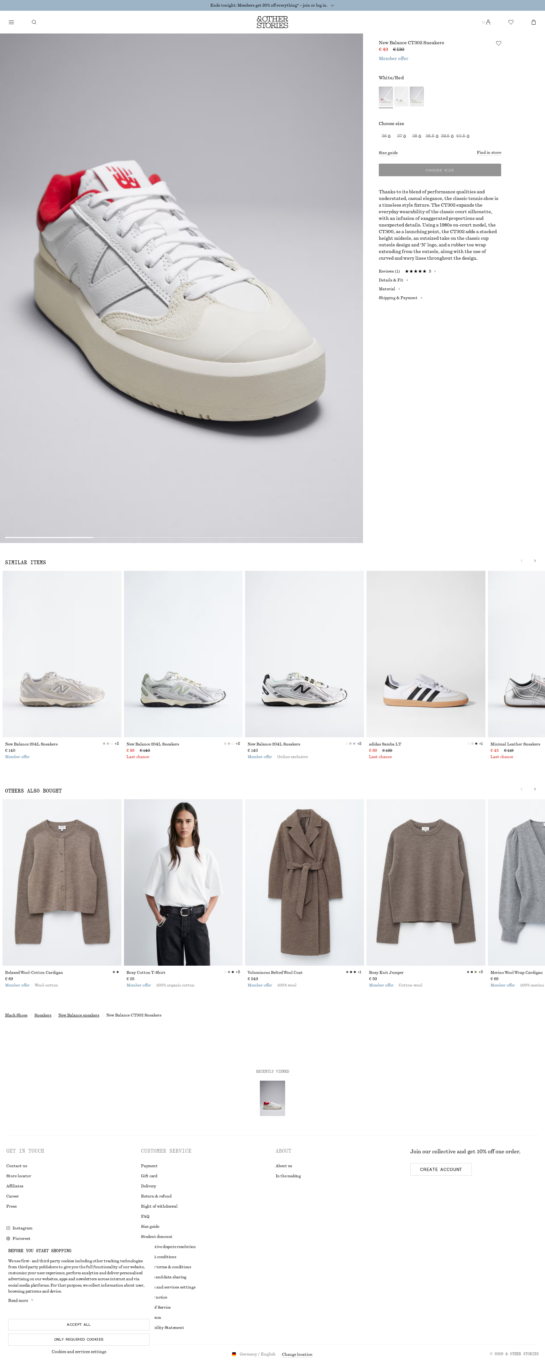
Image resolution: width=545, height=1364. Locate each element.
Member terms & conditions (166, 1267)
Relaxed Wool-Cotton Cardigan (34, 973)
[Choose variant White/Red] (386, 97)
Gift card (149, 1176)
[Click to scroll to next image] (535, 561)
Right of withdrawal (159, 1206)
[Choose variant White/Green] (401, 97)
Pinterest (22, 1238)
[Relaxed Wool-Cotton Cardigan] (62, 882)
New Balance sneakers (78, 1015)
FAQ (145, 1216)
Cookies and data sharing (163, 1277)
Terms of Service (156, 1307)
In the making (288, 1176)
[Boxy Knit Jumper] (425, 882)
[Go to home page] (272, 22)
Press (11, 1206)
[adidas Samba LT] (425, 654)
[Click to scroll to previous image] (522, 561)
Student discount (157, 1237)
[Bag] (533, 22)
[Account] (488, 22)
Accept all (79, 1324)
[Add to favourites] (498, 43)
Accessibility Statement (162, 1328)
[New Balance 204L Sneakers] (62, 654)
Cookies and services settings (79, 1352)
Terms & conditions (158, 1257)
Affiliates (14, 1186)
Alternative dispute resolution (168, 1247)
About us (284, 1166)
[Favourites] (511, 22)
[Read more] (332, 5)
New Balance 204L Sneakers (31, 744)
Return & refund (156, 1196)
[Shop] (11, 22)
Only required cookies (79, 1339)
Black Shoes (16, 1015)
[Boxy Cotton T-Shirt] (183, 882)
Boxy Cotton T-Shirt (146, 973)
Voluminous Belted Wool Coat (275, 973)
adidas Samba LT (385, 744)
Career (12, 1196)
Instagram (22, 1228)
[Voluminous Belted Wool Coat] (304, 882)
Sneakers (42, 1015)
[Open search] (34, 22)
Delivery (148, 1186)
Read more (18, 1300)
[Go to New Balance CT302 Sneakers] (272, 1098)
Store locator (18, 1176)
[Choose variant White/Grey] (417, 97)
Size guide (388, 153)
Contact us (16, 1166)
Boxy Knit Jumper (386, 973)
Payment (149, 1166)
